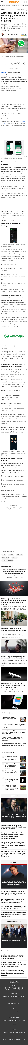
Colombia (10, 996)
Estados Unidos (21, 996)
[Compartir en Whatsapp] (4, 63)
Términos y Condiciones (8, 1032)
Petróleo (7, 5)
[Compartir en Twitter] (11, 63)
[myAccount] (25, 2)
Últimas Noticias (12, 1003)
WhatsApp (11, 554)
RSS (18, 1003)
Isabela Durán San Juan (12, 34)
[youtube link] (15, 988)
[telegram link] (19, 988)
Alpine (25, 5)
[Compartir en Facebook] (8, 63)
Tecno (3, 9)
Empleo (17, 1012)
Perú (12, 1000)
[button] (2, 2)
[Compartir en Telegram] (18, 63)
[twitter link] (9, 988)
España (15, 996)
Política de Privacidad (20, 1032)
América (5, 996)
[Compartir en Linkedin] (15, 63)
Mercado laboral (14, 5)
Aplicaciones (19, 554)
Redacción (11, 1012)
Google (3, 554)
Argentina (5, 1020)
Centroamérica (18, 1000)
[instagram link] (12, 988)
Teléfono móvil (5, 557)
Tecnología (14, 557)
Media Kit (14, 1024)
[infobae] (14, 2)
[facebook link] (6, 988)
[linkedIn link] (22, 988)
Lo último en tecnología (7, 560)
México (8, 1000)
